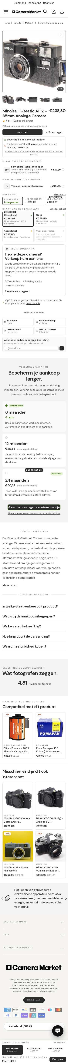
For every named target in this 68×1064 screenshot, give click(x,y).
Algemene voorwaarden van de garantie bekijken (34, 513)
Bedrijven (48, 3)
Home (7, 23)
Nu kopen (22, 132)
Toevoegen (55, 132)
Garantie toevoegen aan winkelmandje (34, 507)
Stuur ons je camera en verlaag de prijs (25, 125)
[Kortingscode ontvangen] (62, 348)
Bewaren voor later (34, 312)
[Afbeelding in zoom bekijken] (61, 34)
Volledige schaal (58, 209)
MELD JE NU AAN (34, 1000)
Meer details (60, 194)
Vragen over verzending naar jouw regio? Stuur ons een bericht (34, 153)
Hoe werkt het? (59, 1042)
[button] (62, 12)
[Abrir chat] (57, 1031)
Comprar (58, 1059)
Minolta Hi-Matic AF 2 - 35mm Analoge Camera (38, 23)
